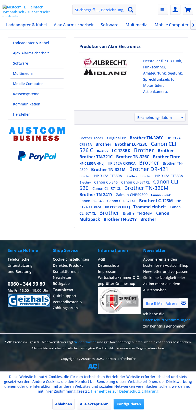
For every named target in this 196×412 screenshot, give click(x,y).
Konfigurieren (129, 404)
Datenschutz (108, 265)
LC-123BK (121, 150)
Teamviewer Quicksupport (64, 292)
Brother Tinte (166, 157)
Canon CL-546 (106, 182)
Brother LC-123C (131, 144)
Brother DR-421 (148, 169)
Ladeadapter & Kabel (31, 42)
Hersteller (21, 114)
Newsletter (62, 277)
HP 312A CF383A (169, 175)
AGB (101, 259)
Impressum (107, 271)
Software (20, 63)
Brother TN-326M (146, 187)
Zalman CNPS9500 (132, 194)
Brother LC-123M (156, 200)
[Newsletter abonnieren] (183, 303)
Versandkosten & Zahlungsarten (67, 304)
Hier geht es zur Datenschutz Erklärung (124, 391)
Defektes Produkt (68, 265)
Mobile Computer (28, 83)
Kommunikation (26, 104)
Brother (103, 144)
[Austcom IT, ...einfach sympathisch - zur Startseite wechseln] (30, 11)
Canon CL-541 (161, 195)
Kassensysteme (26, 93)
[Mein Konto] (175, 10)
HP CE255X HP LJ (118, 207)
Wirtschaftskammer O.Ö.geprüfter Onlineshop (119, 280)
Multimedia (23, 73)
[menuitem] (104, 10)
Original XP (117, 138)
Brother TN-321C (96, 157)
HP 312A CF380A (122, 163)
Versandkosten (85, 342)
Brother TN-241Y (96, 194)
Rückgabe (61, 283)
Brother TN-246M (138, 213)
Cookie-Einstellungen (71, 259)
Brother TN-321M (109, 169)
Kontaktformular (67, 271)
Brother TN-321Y (121, 219)
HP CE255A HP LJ (92, 163)
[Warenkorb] (188, 10)
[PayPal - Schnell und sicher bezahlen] (37, 156)
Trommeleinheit (150, 207)
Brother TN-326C (133, 157)
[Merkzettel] (163, 10)
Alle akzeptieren (94, 404)
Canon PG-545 (92, 200)
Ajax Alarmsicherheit (31, 53)
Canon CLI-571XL (136, 182)
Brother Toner (91, 138)
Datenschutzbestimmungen (167, 320)
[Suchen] (130, 10)
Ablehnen (63, 404)
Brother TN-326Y (147, 138)
